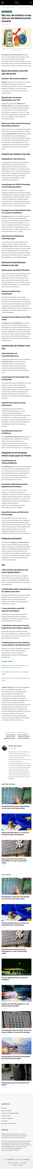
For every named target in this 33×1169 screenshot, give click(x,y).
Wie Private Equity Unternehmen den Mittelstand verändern (9, 736)
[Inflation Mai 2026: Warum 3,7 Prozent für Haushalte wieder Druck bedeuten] (16, 822)
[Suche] (30, 2)
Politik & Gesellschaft (7, 1118)
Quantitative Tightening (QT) (10, 490)
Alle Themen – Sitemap (17, 1165)
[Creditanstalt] (16, 2)
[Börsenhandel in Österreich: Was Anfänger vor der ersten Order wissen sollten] (16, 795)
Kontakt (10, 1163)
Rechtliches (5, 1121)
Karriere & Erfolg (6, 1115)
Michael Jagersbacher (15, 746)
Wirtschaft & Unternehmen (8, 1123)
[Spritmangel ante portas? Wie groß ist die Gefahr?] (16, 1072)
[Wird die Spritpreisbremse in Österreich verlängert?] (16, 967)
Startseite (4, 7)
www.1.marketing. (25, 1159)
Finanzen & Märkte (6, 11)
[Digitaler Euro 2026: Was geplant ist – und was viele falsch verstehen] (16, 993)
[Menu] (3, 2)
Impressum (16, 1163)
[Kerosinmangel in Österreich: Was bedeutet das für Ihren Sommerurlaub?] (16, 1046)
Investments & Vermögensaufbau (10, 1113)
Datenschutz (23, 1163)
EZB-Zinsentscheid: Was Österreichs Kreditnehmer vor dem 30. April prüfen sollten (14, 861)
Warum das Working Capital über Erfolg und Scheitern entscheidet (24, 736)
